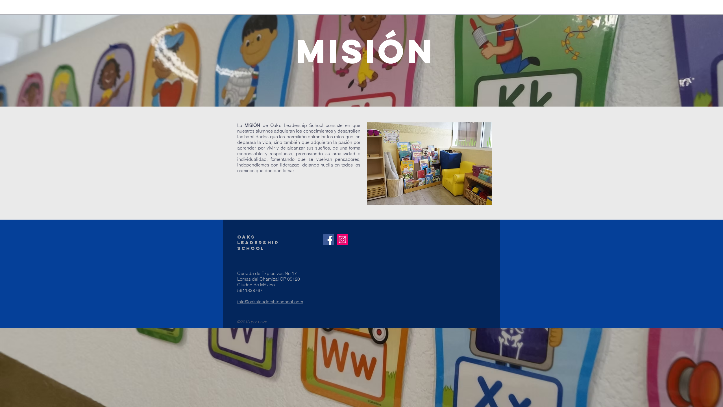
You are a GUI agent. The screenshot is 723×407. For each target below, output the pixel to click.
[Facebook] (328, 239)
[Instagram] (342, 239)
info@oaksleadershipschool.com (270, 301)
